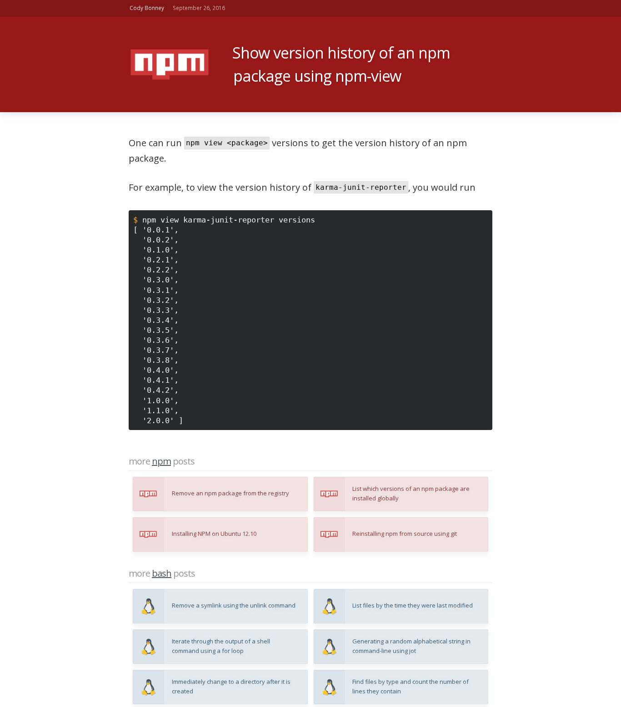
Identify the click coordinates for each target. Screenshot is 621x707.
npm (161, 461)
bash (161, 573)
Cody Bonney (147, 8)
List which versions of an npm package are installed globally (411, 493)
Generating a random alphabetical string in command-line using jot (411, 646)
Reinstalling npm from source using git (404, 533)
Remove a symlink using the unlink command (233, 605)
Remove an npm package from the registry (230, 493)
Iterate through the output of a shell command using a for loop (221, 646)
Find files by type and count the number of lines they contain (410, 686)
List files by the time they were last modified (412, 605)
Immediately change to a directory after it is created (231, 686)
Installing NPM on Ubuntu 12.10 (214, 533)
